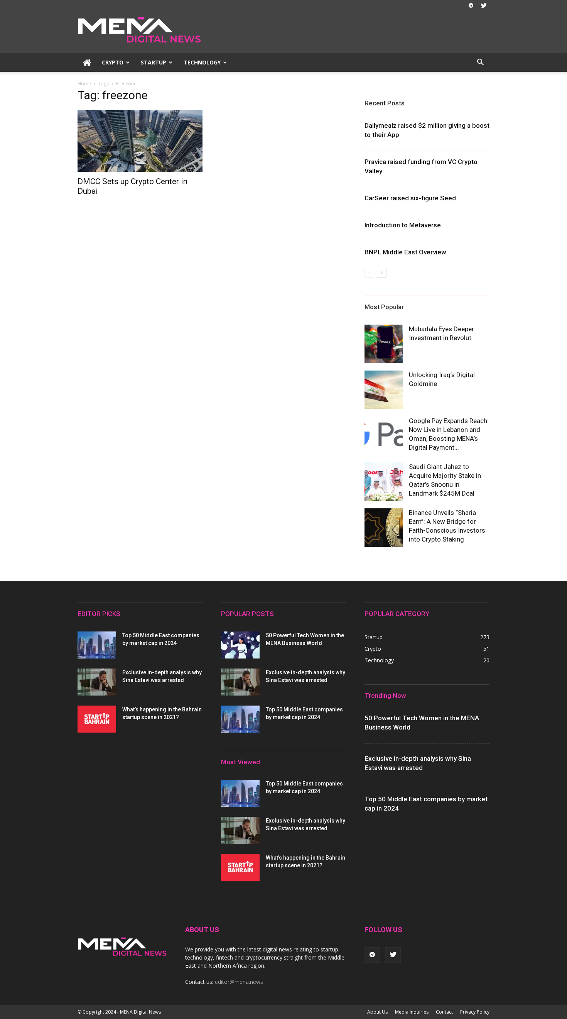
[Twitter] (483, 5)
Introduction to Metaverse (402, 225)
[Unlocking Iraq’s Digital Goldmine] (383, 390)
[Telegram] (471, 5)
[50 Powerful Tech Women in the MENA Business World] (240, 644)
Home (84, 83)
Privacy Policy (474, 1012)
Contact (444, 1012)
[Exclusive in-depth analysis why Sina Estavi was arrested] (97, 682)
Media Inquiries (412, 1012)
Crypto (112, 62)
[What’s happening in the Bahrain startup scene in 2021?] (97, 719)
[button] (480, 63)
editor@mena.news (239, 981)
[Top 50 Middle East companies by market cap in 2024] (97, 644)
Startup (153, 62)
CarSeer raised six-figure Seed (410, 198)
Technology (202, 62)
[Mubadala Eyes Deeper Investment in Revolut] (383, 344)
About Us (377, 1012)
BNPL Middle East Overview (405, 252)
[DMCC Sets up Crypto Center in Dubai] (140, 141)
